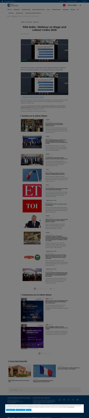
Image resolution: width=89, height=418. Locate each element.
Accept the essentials (20, 409)
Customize (29, 409)
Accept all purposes (10, 409)
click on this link (71, 407)
